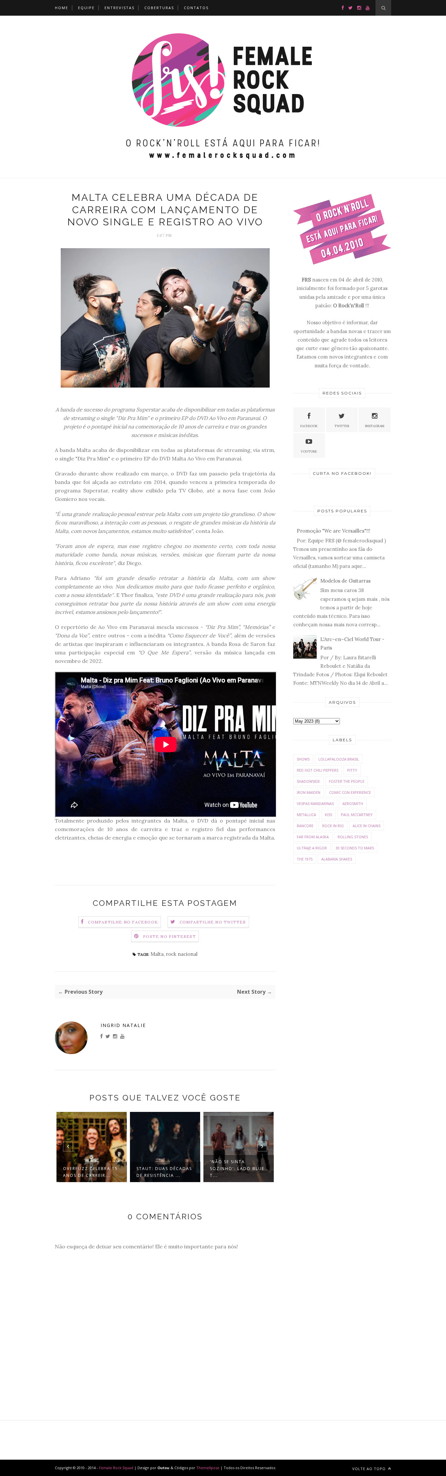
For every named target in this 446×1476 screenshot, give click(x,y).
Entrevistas (119, 7)
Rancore (305, 825)
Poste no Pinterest (169, 936)
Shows (303, 759)
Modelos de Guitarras (345, 581)
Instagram (374, 426)
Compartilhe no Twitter (213, 922)
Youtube (309, 451)
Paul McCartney (357, 814)
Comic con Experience (350, 792)
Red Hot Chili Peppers (317, 770)
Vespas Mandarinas (315, 803)
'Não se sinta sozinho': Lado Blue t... (237, 1168)
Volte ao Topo (369, 1468)
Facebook (309, 426)
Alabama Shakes (336, 859)
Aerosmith (352, 803)
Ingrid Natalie (123, 1025)
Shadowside (308, 781)
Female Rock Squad (116, 1467)
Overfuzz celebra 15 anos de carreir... (90, 1172)
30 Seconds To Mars (355, 847)
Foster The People (346, 781)
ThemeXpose (207, 1467)
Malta (157, 954)
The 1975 (304, 859)
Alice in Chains (366, 825)
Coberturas (159, 7)
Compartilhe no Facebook (123, 922)
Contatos (196, 7)
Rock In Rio (333, 825)
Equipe (86, 7)
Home (61, 7)
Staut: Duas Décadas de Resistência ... (164, 1172)
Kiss (328, 814)
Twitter (341, 426)
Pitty (352, 770)
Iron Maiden (308, 792)
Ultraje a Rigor (312, 847)
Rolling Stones (353, 836)
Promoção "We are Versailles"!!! (333, 531)
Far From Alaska (313, 836)
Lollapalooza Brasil (338, 759)
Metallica (306, 814)
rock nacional (182, 954)
